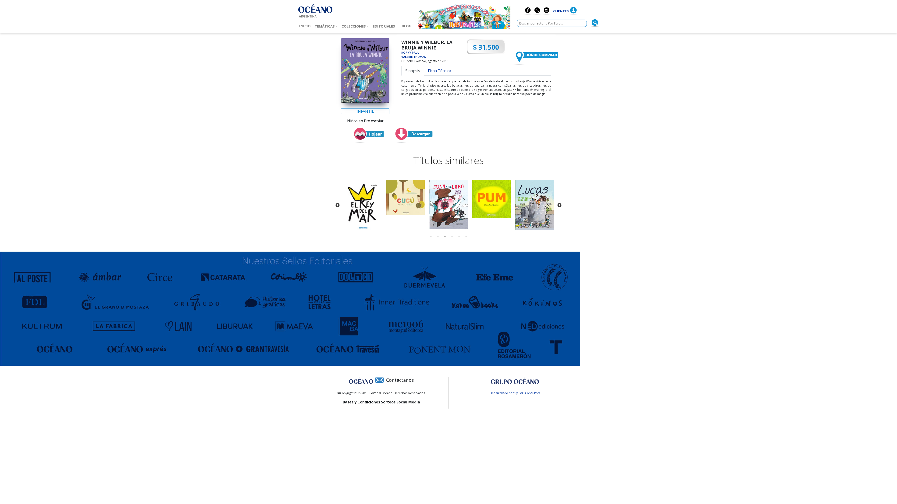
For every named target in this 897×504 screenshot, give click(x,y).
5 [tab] (459, 236)
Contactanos (400, 380)
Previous (337, 205)
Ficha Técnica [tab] (439, 70)
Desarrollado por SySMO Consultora (515, 393)
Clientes (561, 11)
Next (559, 205)
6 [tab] (466, 236)
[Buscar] (595, 23)
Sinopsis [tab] (412, 70)
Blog (407, 25)
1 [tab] (431, 236)
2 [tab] (438, 236)
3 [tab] (445, 236)
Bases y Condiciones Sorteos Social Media (381, 402)
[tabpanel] (362, 206)
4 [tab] (452, 236)
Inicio (306, 25)
